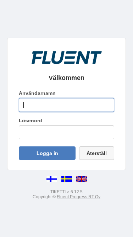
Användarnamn (37, 93)
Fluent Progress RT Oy (78, 196)
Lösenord (30, 120)
